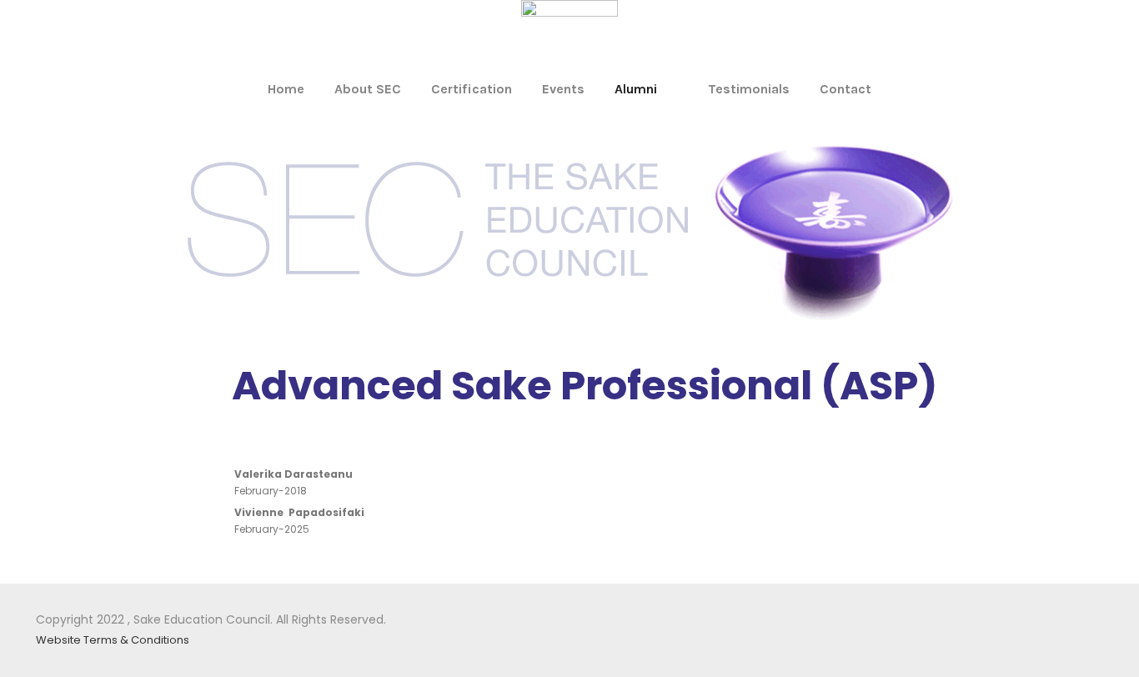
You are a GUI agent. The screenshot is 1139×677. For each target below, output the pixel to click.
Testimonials (749, 89)
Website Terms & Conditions (112, 640)
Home (286, 89)
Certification (471, 89)
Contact (845, 89)
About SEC (367, 89)
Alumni (636, 89)
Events (563, 89)
